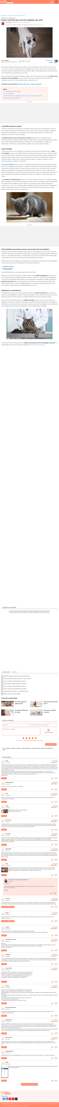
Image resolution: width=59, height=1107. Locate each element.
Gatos (51, 62)
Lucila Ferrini (9, 25)
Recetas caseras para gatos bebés (12, 694)
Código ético (25, 1105)
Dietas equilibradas (34, 612)
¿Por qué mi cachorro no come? (50, 711)
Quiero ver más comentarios (29, 1084)
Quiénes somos (22, 1103)
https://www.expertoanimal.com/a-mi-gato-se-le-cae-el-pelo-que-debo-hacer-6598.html (29, 887)
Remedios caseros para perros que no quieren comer (16, 676)
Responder (4, 778)
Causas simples (9, 94)
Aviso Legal (29, 1103)
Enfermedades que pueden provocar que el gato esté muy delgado (23, 96)
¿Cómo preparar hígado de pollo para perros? (14, 684)
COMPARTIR (52, 3)
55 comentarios (26, 22)
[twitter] (3, 1099)
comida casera (13, 185)
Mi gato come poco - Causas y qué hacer (29, 84)
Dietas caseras (45, 612)
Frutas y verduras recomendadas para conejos (15, 689)
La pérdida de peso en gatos (13, 91)
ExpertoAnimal (4, 15)
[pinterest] (13, 1099)
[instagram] (7, 1099)
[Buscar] (57, 2)
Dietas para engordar (22, 612)
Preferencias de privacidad (52, 1103)
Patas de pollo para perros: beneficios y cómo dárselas (17, 679)
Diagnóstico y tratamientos (12, 98)
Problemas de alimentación (19, 15)
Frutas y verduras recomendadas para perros (14, 681)
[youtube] (10, 1099)
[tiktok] (16, 1099)
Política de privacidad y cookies (39, 1103)
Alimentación (10, 15)
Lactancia (12, 612)
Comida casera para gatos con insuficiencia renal (15, 691)
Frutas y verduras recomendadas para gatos (14, 686)
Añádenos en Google (25, 61)
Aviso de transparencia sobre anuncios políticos (12, 1105)
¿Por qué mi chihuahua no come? (21, 711)
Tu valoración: (20, 740)
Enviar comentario (51, 744)
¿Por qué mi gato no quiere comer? (21, 703)
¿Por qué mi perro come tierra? (51, 703)
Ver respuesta (5, 907)
